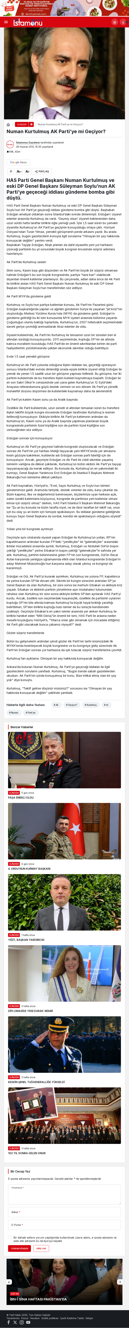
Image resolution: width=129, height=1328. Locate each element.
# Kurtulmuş (90, 704)
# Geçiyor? (71, 704)
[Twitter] (15, 1322)
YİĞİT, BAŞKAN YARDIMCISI (26, 939)
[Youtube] (28, 1322)
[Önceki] (9, 1282)
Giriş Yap (41, 1248)
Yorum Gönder (19, 1248)
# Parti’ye (30, 712)
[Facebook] (9, 1322)
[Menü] (6, 22)
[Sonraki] (119, 1282)
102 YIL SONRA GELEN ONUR (27, 1153)
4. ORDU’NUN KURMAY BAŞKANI (29, 868)
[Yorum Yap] (11, 171)
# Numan (13, 712)
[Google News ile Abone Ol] (18, 162)
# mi (106, 704)
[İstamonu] (27, 21)
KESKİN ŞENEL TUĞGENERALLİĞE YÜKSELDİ (36, 1082)
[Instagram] (22, 1322)
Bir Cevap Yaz (20, 1171)
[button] (114, 22)
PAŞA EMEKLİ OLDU (21, 797)
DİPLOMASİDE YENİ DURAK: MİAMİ (30, 1011)
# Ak (56, 704)
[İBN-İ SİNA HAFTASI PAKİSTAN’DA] (64, 1282)
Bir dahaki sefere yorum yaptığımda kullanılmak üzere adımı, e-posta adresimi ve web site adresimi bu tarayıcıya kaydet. (65, 1239)
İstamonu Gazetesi (28, 142)
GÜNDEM (14, 792)
